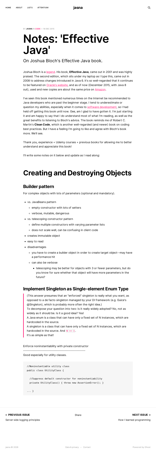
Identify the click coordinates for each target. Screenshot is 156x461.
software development (102, 107)
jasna (78, 7)
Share (78, 414)
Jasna (29, 29)
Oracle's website (57, 85)
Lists (30, 7)
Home (8, 7)
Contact (87, 447)
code (37, 29)
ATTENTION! (43, 7)
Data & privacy (72, 447)
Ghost (148, 447)
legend (50, 72)
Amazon (100, 89)
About (19, 7)
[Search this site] (149, 7)
